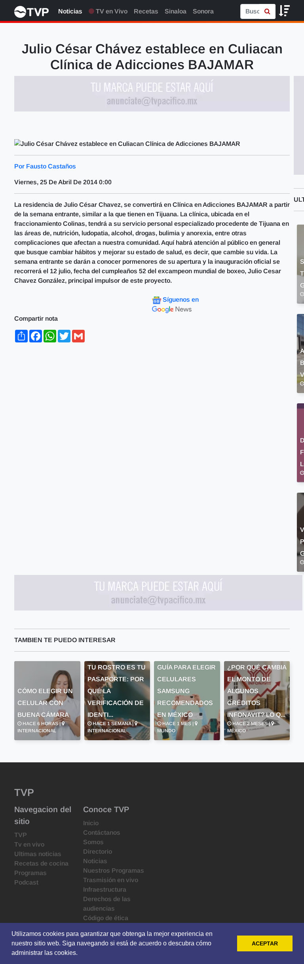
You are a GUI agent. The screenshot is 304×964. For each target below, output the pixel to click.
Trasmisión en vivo (110, 880)
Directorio (97, 851)
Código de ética (105, 918)
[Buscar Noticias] (267, 11)
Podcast (26, 882)
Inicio (91, 823)
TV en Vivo (110, 11)
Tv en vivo (29, 844)
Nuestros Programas (113, 870)
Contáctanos (101, 832)
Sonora (203, 11)
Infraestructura (104, 889)
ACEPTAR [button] (265, 943)
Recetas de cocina (41, 863)
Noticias (70, 11)
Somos (93, 842)
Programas (30, 872)
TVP (20, 835)
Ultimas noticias (37, 854)
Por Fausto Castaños (45, 166)
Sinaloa (175, 11)
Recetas (146, 11)
